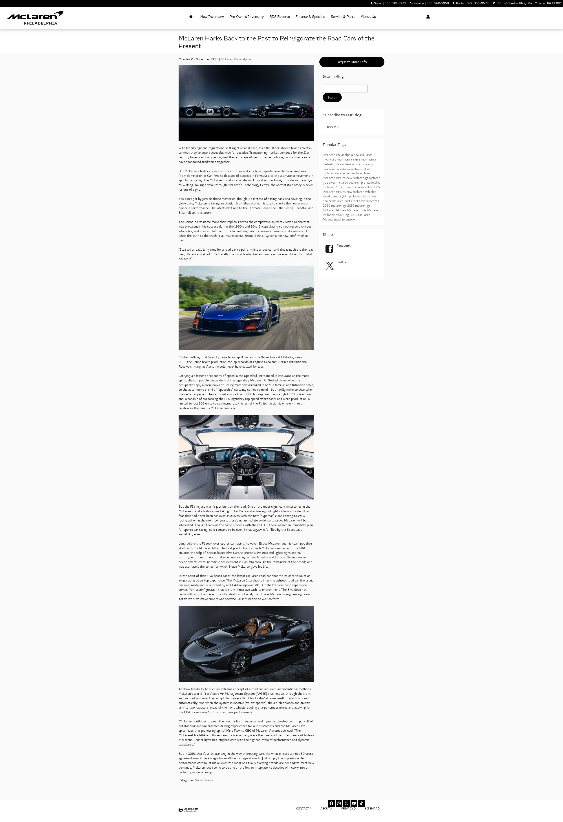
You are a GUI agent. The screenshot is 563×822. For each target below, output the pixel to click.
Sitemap (371, 808)
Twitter (342, 262)
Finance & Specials (310, 16)
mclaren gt (367, 164)
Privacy (347, 808)
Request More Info (352, 61)
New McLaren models (349, 159)
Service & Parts (343, 16)
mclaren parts (342, 201)
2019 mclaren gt (358, 205)
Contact (302, 808)
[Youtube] (354, 803)
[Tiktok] (361, 803)
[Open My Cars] (427, 16)
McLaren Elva (357, 210)
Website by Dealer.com (188, 810)
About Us (368, 16)
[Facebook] (331, 803)
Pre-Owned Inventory (247, 16)
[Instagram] (339, 803)
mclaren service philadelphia (338, 168)
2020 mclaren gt (335, 205)
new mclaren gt (357, 178)
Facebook (344, 245)
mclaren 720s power (338, 187)
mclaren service (334, 173)
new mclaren (354, 173)
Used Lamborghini (336, 196)
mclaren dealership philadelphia (358, 182)
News (209, 780)
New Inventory (212, 16)
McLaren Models (335, 210)
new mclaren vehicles (361, 192)
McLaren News (343, 164)
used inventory (344, 219)
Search (332, 97)
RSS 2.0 (332, 127)
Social (199, 780)
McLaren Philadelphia (236, 59)
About (325, 808)
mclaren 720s (363, 187)
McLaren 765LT (362, 168)
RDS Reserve (279, 16)
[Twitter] (346, 803)
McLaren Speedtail (366, 201)
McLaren (357, 164)
